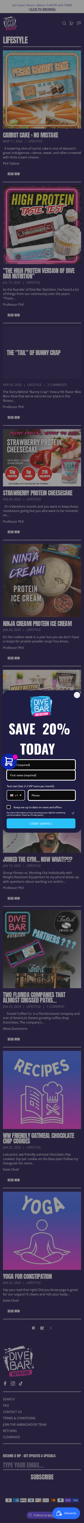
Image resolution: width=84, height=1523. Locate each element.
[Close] (77, 695)
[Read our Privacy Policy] (73, 813)
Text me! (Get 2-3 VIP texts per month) (30, 786)
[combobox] (16, 795)
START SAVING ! (41, 823)
